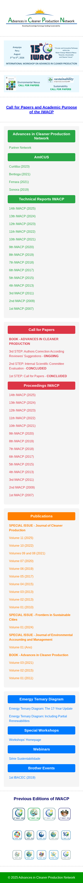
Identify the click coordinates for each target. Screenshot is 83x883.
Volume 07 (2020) (21, 561)
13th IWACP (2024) (22, 216)
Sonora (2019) (19, 189)
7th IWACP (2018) (21, 262)
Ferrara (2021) (19, 182)
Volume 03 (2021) (21, 662)
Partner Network (20, 147)
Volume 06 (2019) (21, 568)
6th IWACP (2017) (21, 270)
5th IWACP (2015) (21, 278)
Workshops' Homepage (25, 739)
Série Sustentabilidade (24, 758)
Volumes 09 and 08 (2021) (27, 553)
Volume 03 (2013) (21, 591)
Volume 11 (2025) (21, 538)
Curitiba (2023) (19, 166)
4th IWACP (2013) (21, 285)
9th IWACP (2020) (21, 247)
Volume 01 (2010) (21, 607)
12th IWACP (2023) (22, 224)
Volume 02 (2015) (21, 670)
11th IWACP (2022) (22, 231)
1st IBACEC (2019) (22, 777)
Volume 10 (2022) (21, 545)
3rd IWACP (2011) (21, 293)
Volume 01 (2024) (21, 627)
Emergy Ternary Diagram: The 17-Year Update (41, 708)
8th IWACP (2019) (21, 254)
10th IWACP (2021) (22, 239)
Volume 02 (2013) (21, 599)
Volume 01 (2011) (21, 678)
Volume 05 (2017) (21, 576)
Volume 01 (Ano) (20, 647)
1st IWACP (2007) (21, 308)
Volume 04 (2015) (21, 584)
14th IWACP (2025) (22, 208)
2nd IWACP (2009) (22, 301)
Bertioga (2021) (19, 174)
